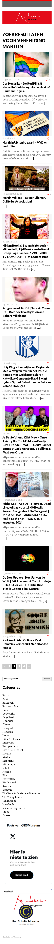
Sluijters (7, 790)
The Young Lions (12, 797)
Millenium (8, 765)
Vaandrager (9, 801)
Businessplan (10, 706)
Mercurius (8, 761)
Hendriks (7, 732)
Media (6, 757)
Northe (6, 772)
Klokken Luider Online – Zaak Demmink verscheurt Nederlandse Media (25, 643)
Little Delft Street (12, 750)
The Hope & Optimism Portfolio (21, 794)
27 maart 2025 (10, 433)
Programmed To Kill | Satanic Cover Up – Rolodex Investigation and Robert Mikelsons (26, 311)
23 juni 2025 (9, 304)
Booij (5, 699)
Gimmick (7, 721)
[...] (46, 103)
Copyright (8, 714)
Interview (8, 743)
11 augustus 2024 (12, 500)
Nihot (5, 768)
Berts (5, 696)
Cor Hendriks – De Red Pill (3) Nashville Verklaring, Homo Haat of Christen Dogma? (26, 87)
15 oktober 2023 (11, 574)
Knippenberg (10, 746)
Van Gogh (8, 804)
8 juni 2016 (8, 139)
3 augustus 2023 (11, 636)
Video (5, 812)
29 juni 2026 (9, 242)
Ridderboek (9, 783)
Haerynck (8, 728)
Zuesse (6, 815)
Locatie (6, 754)
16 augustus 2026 (12, 194)
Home (5, 735)
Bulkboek (8, 703)
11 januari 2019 (11, 80)
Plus (4, 775)
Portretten (8, 779)
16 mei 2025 (9, 363)
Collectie (7, 710)
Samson (7, 786)
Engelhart (8, 717)
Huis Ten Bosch (11, 739)
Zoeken (47, 679)
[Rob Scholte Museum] (27, 18)
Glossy (6, 724)
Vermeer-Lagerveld (13, 808)
